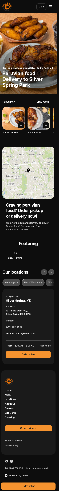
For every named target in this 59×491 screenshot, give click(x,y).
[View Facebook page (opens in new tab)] (6, 461)
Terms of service (14, 440)
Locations (10, 399)
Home (8, 390)
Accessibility (11, 445)
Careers (9, 408)
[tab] (11, 282)
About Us (10, 403)
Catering (10, 417)
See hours (45, 345)
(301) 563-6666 (14, 327)
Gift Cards (10, 413)
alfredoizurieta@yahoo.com (20, 334)
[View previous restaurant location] (44, 272)
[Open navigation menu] (51, 7)
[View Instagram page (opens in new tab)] (11, 461)
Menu (41, 6)
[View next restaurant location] (51, 272)
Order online (28, 354)
